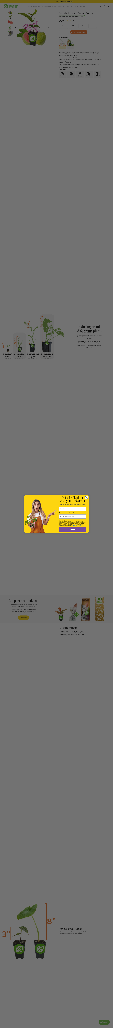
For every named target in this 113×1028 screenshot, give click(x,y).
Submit (72, 530)
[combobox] (61, 516)
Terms (80, 525)
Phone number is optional (68, 513)
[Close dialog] (86, 497)
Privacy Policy (75, 525)
